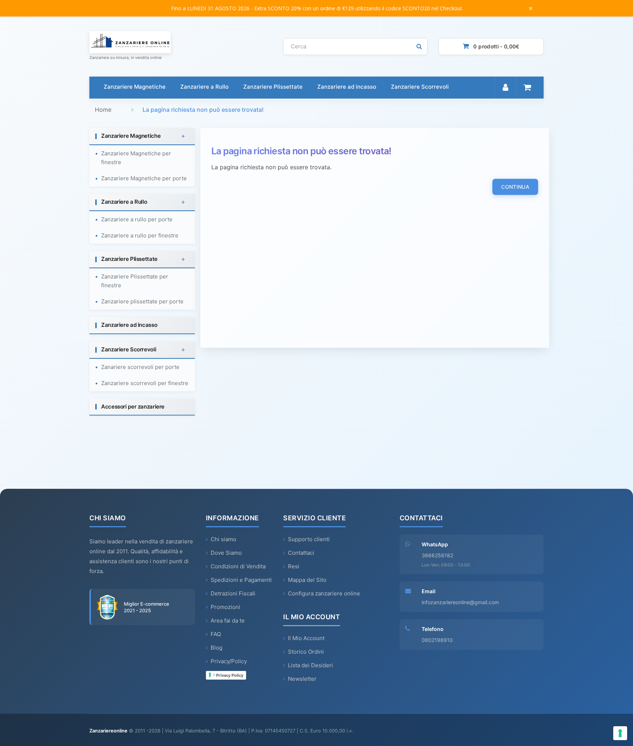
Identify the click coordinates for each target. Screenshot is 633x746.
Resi (293, 566)
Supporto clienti (309, 539)
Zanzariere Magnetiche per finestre (136, 158)
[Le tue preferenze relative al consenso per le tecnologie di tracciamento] (620, 733)
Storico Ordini (306, 651)
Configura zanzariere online (324, 593)
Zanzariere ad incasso (346, 86)
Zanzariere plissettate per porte (142, 301)
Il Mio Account (306, 638)
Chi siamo (223, 539)
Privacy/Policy (229, 661)
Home (103, 109)
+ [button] (183, 136)
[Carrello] (527, 87)
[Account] (505, 87)
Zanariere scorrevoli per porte (140, 366)
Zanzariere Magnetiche (135, 86)
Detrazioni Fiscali (233, 593)
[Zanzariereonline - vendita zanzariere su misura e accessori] (180, 42)
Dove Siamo (226, 552)
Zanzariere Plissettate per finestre (134, 281)
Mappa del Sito (307, 579)
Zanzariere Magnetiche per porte (144, 178)
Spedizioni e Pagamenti (241, 579)
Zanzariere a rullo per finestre (139, 235)
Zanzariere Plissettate (273, 86)
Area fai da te (228, 620)
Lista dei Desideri (310, 665)
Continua (515, 187)
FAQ (216, 634)
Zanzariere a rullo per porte (137, 219)
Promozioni (225, 606)
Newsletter (302, 678)
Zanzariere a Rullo (204, 86)
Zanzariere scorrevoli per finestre (144, 383)
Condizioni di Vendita (238, 566)
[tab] (142, 136)
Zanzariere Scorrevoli (420, 86)
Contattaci (301, 552)
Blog (216, 647)
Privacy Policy (229, 675)
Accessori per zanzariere (132, 406)
